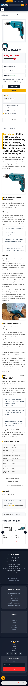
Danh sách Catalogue (14, 605)
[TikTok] (15, 653)
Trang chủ (3, 14)
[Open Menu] (2, 9)
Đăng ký (14, 669)
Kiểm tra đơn (14, 598)
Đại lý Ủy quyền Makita (14, 603)
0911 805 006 (9, 1)
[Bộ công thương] (14, 579)
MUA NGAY (14, 90)
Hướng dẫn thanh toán (14, 593)
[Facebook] (7, 653)
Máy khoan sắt (19, 14)
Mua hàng (14, 596)
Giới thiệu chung (14, 618)
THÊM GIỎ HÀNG (14, 86)
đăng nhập (11, 505)
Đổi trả (14, 630)
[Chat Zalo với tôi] (23, 683)
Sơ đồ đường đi (14, 600)
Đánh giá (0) (12, 128)
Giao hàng (14, 627)
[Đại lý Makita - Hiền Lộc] (4, 5)
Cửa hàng (8, 14)
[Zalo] (20, 653)
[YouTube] (11, 653)
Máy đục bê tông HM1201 (7, 536)
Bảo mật (14, 622)
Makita (13, 466)
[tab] (5, 128)
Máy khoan (13, 14)
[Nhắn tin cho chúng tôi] (11, 683)
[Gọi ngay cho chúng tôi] (3, 678)
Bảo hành (14, 620)
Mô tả (5, 128)
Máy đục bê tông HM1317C (19, 536)
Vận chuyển (14, 625)
